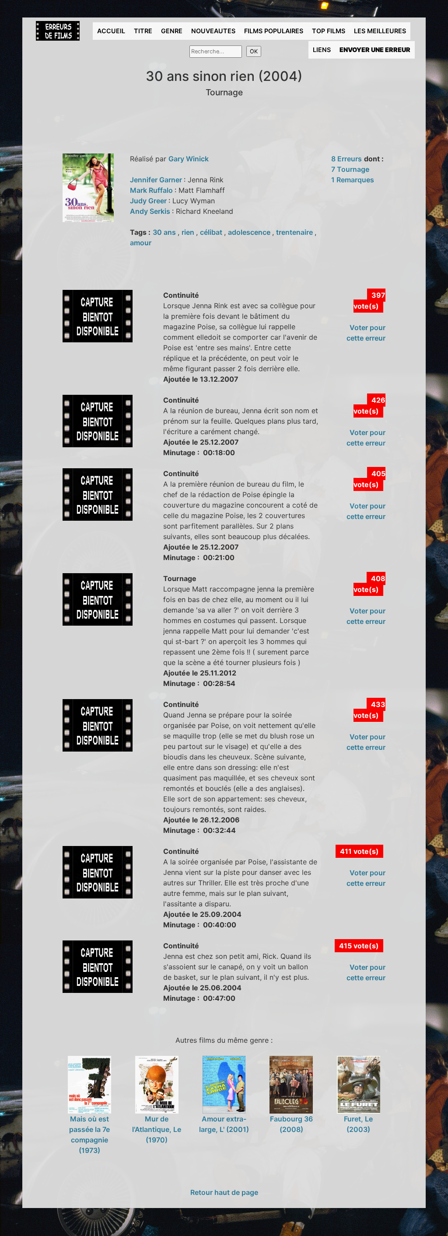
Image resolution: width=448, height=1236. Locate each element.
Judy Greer (149, 200)
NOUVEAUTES (213, 31)
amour (140, 242)
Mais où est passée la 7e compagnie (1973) (89, 1134)
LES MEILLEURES (380, 31)
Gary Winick (188, 158)
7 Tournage (350, 169)
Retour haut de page (224, 1192)
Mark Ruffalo (152, 190)
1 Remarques (352, 179)
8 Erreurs (346, 158)
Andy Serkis (151, 211)
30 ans (165, 232)
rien (189, 232)
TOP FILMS (328, 31)
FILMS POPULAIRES (273, 31)
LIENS (322, 49)
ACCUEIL (111, 31)
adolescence (250, 232)
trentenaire (295, 232)
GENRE (171, 31)
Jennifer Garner (157, 179)
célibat (212, 232)
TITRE (143, 31)
